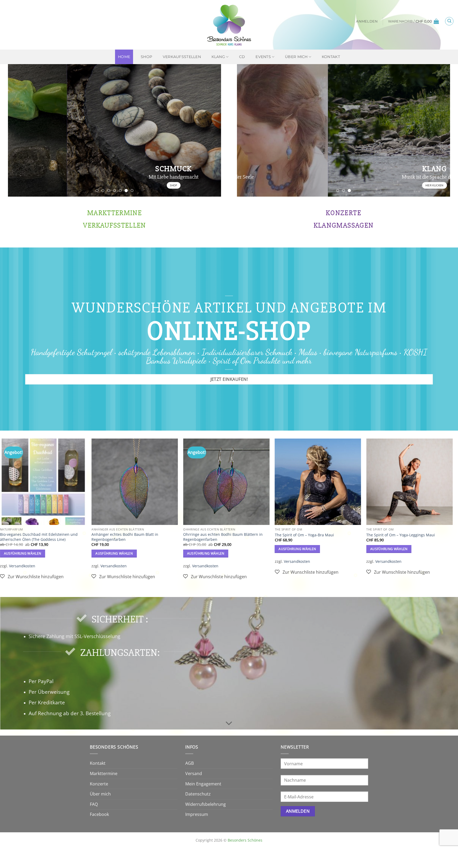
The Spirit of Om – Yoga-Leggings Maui (400, 535)
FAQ (94, 804)
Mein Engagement (203, 784)
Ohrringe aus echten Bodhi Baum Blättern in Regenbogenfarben (223, 537)
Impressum (196, 814)
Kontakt (331, 56)
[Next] (210, 130)
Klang (218, 56)
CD (242, 56)
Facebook (99, 814)
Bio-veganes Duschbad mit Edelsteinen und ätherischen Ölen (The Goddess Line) (39, 537)
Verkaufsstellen (182, 56)
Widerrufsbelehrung (205, 804)
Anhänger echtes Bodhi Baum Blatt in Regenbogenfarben (124, 537)
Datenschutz (198, 794)
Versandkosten (22, 565)
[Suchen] (449, 21)
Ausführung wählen (22, 553)
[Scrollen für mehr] (229, 724)
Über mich (296, 56)
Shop (146, 56)
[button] (367, 21)
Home (124, 56)
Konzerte (99, 784)
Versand (193, 773)
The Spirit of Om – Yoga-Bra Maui (304, 535)
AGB (189, 763)
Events (263, 56)
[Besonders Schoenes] (229, 25)
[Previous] (19, 130)
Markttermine (103, 773)
